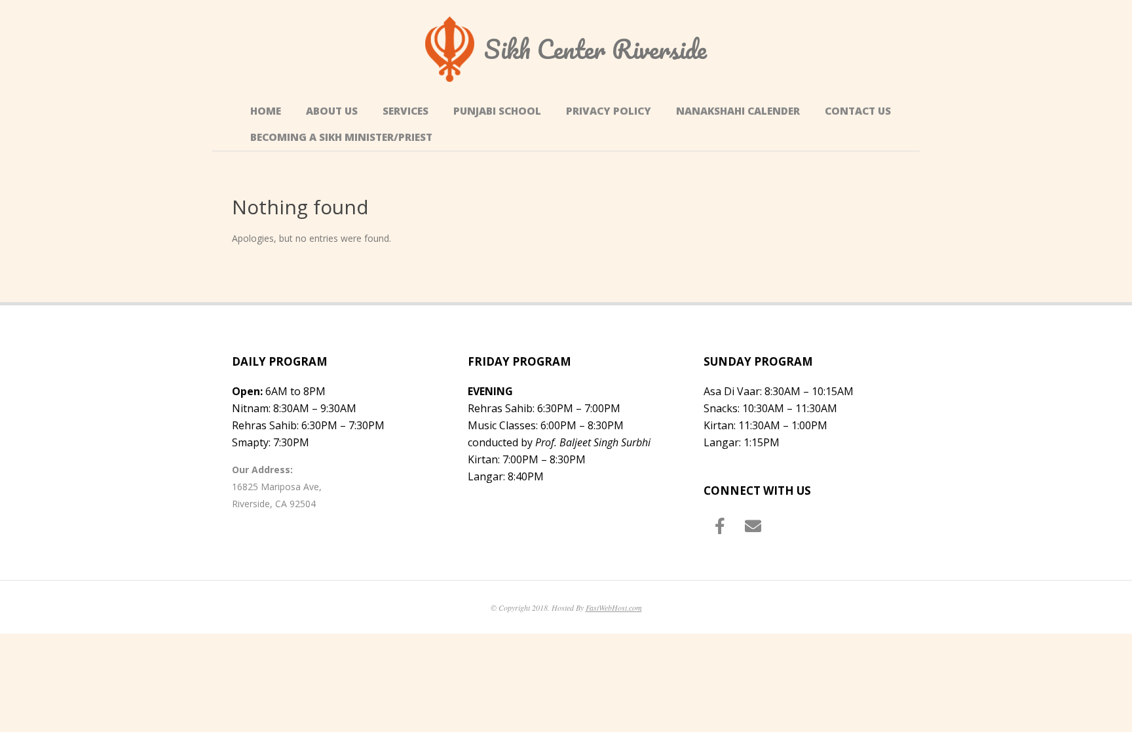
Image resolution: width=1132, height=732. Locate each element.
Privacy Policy (608, 111)
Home (265, 111)
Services (405, 111)
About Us (332, 111)
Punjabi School (497, 111)
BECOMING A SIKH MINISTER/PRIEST (341, 137)
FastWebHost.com (614, 607)
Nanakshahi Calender (738, 111)
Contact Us (858, 111)
